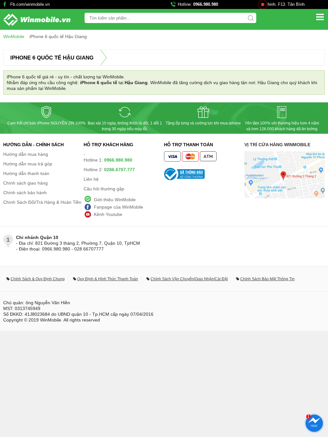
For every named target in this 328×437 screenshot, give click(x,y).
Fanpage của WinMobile (118, 207)
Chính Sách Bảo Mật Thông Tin (267, 279)
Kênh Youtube (108, 214)
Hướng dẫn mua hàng (25, 154)
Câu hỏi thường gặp (104, 188)
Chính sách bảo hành (25, 192)
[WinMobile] (35, 20)
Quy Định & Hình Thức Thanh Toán (107, 279)
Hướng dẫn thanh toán (26, 173)
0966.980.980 (205, 4)
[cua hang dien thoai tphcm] (284, 196)
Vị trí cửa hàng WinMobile (277, 144)
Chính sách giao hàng (25, 183)
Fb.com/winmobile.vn (30, 4)
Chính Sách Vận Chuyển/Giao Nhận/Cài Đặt (189, 279)
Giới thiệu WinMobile (115, 199)
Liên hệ (91, 179)
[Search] (251, 18)
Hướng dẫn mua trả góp (27, 163)
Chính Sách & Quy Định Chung (38, 279)
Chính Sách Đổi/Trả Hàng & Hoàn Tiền (42, 202)
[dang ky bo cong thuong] (204, 174)
